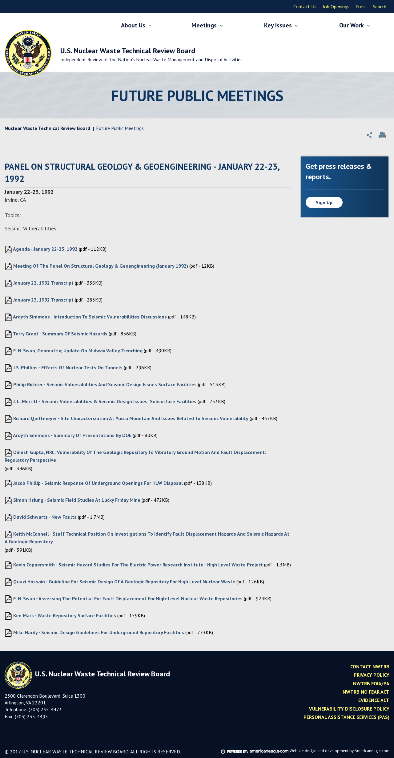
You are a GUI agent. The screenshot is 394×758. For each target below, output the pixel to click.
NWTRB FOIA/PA (371, 683)
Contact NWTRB (369, 666)
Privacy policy (371, 675)
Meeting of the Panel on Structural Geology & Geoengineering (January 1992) (100, 266)
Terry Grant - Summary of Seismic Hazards (59, 333)
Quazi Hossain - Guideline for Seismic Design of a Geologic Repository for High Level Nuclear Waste (123, 581)
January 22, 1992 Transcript (43, 283)
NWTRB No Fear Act (366, 692)
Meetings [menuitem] (204, 25)
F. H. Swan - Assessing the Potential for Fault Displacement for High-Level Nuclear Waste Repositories (127, 598)
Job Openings (336, 6)
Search (379, 6)
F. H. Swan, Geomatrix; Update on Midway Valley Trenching (77, 350)
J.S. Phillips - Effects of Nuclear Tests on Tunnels (67, 367)
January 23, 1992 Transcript (43, 300)
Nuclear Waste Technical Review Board (47, 128)
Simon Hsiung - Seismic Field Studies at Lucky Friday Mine (76, 500)
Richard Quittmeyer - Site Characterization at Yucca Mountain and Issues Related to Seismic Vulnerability (130, 418)
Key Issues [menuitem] (278, 25)
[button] (369, 135)
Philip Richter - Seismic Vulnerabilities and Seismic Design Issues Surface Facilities (104, 384)
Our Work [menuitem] (351, 25)
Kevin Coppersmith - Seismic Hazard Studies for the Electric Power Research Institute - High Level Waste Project (137, 564)
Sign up (324, 202)
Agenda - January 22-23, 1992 (45, 249)
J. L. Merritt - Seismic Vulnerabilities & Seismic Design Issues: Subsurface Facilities (104, 401)
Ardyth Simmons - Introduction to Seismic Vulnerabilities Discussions (89, 317)
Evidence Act (373, 700)
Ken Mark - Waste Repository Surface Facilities (64, 615)
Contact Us (304, 6)
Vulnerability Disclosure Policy (349, 709)
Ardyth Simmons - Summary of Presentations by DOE (71, 435)
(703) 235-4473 (45, 709)
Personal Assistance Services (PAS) (346, 717)
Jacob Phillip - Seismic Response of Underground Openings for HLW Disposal (97, 483)
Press (361, 6)
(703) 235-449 (30, 716)
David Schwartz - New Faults (44, 517)
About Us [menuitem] (133, 25)
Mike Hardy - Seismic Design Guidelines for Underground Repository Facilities (98, 632)
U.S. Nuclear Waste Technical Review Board (151, 54)
